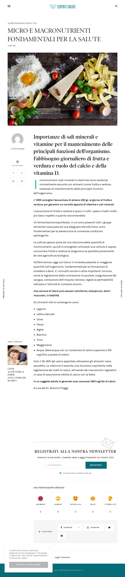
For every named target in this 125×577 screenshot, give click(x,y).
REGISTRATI (96, 465)
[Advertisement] (75, 414)
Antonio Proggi (17, 149)
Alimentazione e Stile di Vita (22, 23)
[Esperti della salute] (62, 6)
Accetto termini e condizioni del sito (77, 473)
